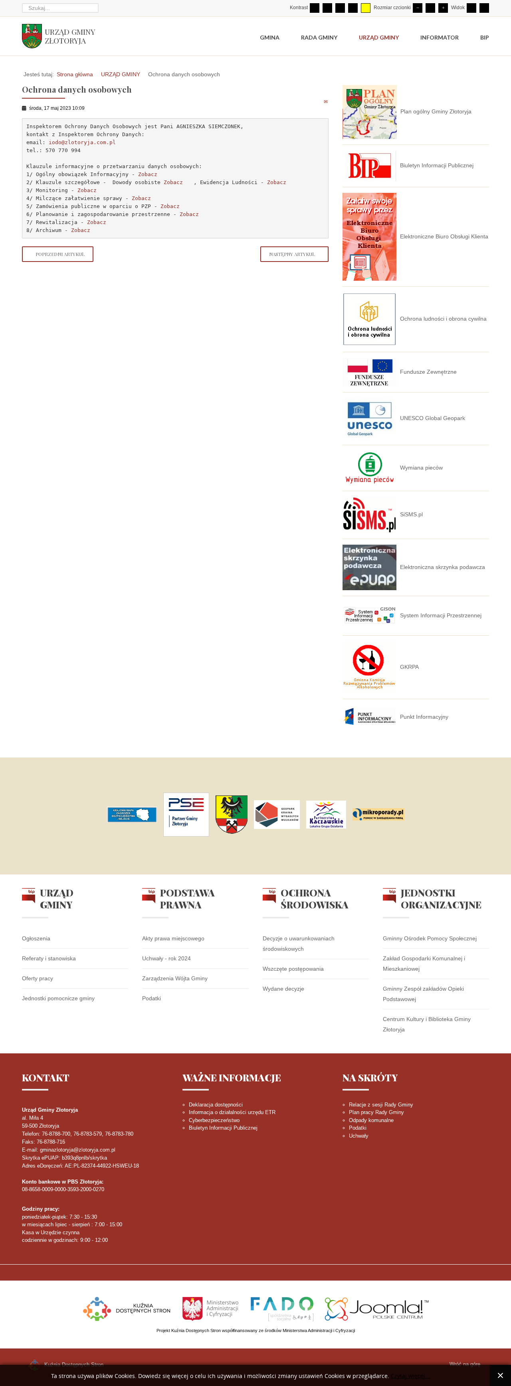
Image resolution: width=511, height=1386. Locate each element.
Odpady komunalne (371, 1120)
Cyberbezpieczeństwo (214, 1120)
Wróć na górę (465, 1364)
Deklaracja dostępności (216, 1105)
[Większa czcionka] (443, 8)
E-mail (326, 101)
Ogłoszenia (36, 938)
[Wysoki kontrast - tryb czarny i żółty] (353, 8)
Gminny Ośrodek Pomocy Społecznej (430, 938)
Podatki (151, 998)
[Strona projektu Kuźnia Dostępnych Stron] (127, 1308)
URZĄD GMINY (120, 74)
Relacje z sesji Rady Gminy (381, 1105)
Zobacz (147, 174)
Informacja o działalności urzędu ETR (232, 1112)
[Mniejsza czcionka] (417, 8)
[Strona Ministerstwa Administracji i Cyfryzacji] (211, 1308)
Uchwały (358, 1136)
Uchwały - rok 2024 (166, 958)
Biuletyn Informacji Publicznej (223, 1128)
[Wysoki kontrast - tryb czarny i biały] (340, 8)
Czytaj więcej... (410, 1376)
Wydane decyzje (283, 988)
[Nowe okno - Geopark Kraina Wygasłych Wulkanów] (277, 814)
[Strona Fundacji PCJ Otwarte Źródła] (377, 1308)
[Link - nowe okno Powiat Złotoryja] (232, 814)
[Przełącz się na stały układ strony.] (471, 8)
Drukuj (317, 101)
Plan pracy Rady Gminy (376, 1112)
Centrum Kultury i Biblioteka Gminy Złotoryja (427, 1024)
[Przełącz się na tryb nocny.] (327, 8)
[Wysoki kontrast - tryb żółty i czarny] (365, 8)
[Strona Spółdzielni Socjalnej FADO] (282, 1308)
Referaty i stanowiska (49, 958)
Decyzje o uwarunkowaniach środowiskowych (299, 943)
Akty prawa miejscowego (173, 938)
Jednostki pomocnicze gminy (58, 998)
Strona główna (75, 74)
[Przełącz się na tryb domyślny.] (314, 8)
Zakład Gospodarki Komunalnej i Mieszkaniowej (424, 963)
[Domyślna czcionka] (430, 8)
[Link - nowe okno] (132, 815)
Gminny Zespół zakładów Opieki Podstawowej (423, 993)
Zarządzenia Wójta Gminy (175, 978)
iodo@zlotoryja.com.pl (82, 142)
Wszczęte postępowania (293, 969)
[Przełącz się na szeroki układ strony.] (484, 8)
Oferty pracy (37, 978)
